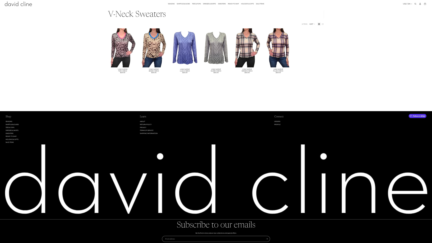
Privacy (143, 127)
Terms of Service (146, 130)
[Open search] (415, 3)
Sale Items (10, 142)
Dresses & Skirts (12, 130)
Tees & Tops (10, 127)
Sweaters (9, 133)
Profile (277, 124)
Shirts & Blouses (12, 124)
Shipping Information (149, 133)
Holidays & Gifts (12, 139)
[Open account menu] (420, 3)
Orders (277, 121)
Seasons (9, 121)
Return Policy (146, 124)
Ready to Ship (11, 136)
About (142, 121)
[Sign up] (267, 239)
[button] (312, 24)
